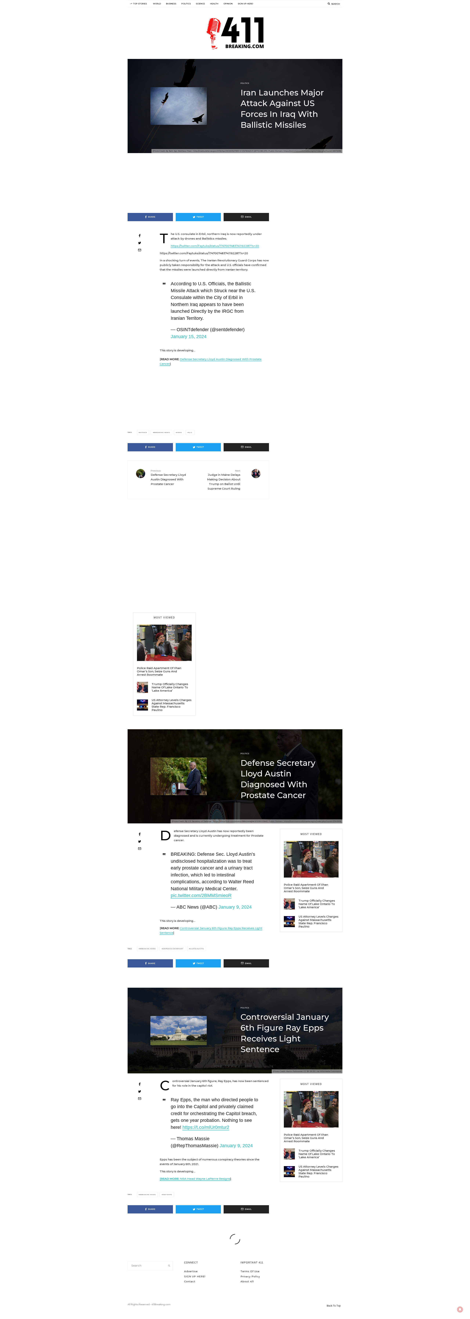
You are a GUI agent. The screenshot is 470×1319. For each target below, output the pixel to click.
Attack (143, 432)
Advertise (191, 1271)
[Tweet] (139, 242)
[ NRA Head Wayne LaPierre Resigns (195, 1178)
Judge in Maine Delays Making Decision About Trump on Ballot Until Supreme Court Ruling (223, 479)
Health (214, 3)
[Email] (139, 250)
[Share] (139, 235)
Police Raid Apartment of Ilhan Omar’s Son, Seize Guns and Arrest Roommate (159, 671)
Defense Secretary (173, 949)
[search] (169, 1265)
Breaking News (162, 432)
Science (200, 3)
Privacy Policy (250, 1276)
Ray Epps (167, 1194)
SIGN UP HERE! (245, 3)
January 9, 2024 (235, 906)
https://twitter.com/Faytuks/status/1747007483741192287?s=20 (215, 246)
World (157, 3)
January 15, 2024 (189, 336)
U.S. (191, 432)
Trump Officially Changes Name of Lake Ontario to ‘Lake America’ (170, 687)
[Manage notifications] (460, 1309)
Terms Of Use (250, 1271)
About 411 (247, 1281)
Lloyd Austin (197, 949)
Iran (179, 432)
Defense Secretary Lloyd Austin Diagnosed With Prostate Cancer (168, 477)
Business (171, 3)
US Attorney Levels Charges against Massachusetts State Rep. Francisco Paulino (171, 705)
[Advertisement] (235, 185)
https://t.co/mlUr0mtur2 (205, 1127)
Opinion (228, 3)
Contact (189, 1281)
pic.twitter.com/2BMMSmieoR (201, 895)
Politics (186, 3)
